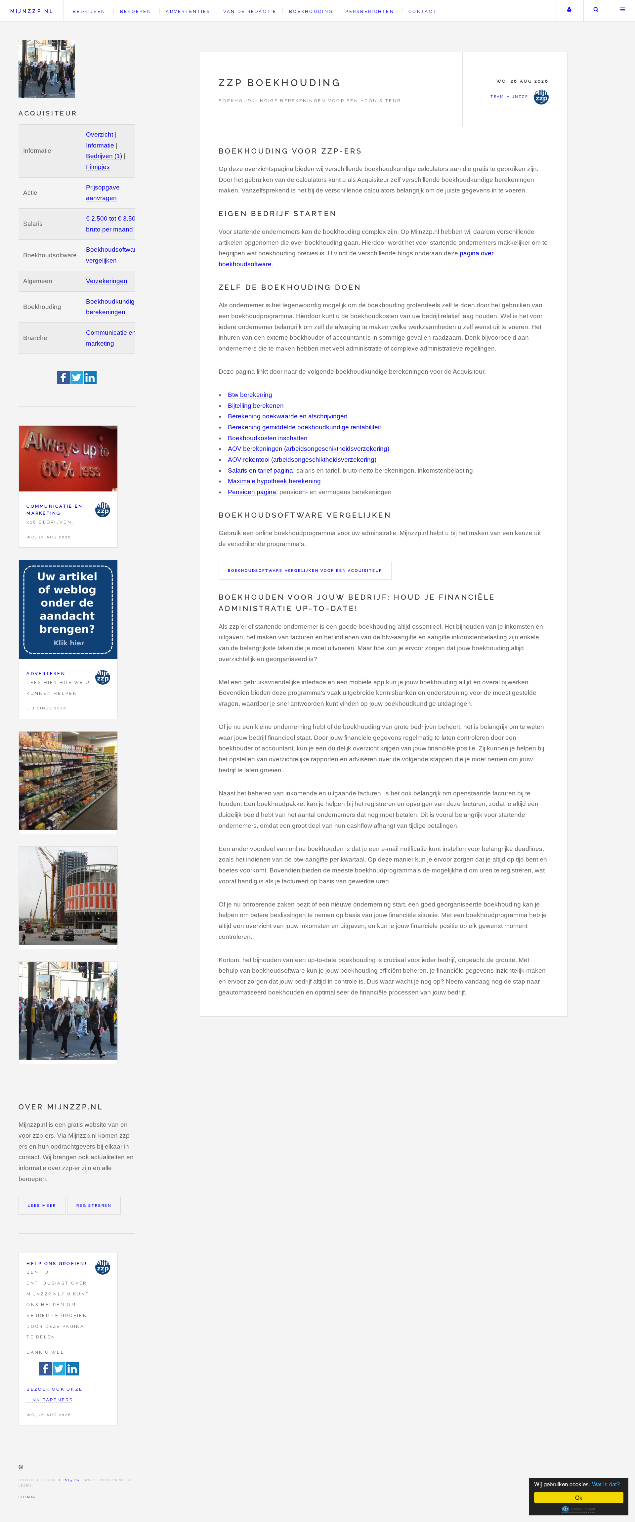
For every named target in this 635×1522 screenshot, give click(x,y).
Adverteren (45, 673)
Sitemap (27, 1497)
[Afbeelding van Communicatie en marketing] (68, 460)
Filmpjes (98, 166)
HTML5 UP (69, 1480)
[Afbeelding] (68, 783)
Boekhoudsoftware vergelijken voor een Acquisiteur (305, 570)
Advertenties (188, 11)
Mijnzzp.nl (32, 11)
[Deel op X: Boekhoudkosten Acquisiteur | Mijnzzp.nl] (77, 382)
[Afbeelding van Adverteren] (68, 611)
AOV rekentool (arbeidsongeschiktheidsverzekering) (302, 459)
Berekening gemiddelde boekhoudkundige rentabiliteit (304, 427)
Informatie (100, 145)
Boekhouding (311, 11)
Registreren (93, 1205)
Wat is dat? (606, 1484)
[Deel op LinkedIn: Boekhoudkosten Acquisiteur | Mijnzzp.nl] (90, 382)
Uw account (569, 10)
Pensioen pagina (252, 491)
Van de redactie (249, 11)
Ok (578, 1497)
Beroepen (135, 11)
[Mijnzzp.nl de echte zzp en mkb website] (48, 69)
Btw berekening (250, 394)
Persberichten (369, 11)
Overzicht (99, 134)
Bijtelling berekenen (256, 405)
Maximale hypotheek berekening (274, 481)
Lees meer (42, 1205)
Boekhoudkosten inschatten (268, 438)
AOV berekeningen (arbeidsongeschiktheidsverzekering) (308, 448)
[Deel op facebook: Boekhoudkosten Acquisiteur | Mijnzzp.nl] (63, 382)
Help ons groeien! (56, 1263)
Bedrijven (89, 11)
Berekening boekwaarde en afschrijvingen (288, 416)
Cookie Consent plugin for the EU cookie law (578, 1509)
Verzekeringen (106, 280)
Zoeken (596, 10)
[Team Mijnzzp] (102, 509)
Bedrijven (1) (104, 155)
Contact (422, 11)
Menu (622, 10)
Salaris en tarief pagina (260, 470)
